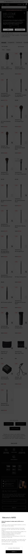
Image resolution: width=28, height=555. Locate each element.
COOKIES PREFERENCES (14, 548)
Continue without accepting (7, 543)
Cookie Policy (14, 541)
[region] (14, 533)
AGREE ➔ (14, 551)
